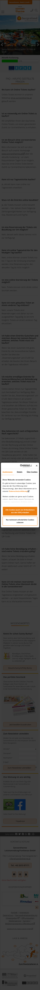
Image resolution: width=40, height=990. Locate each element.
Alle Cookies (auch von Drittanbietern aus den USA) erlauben (20, 511)
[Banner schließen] (36, 466)
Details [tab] (19, 472)
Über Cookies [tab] (32, 472)
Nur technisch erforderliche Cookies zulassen (20, 521)
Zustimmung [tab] (7, 472)
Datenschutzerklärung (18, 491)
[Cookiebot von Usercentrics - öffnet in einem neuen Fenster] (23, 465)
